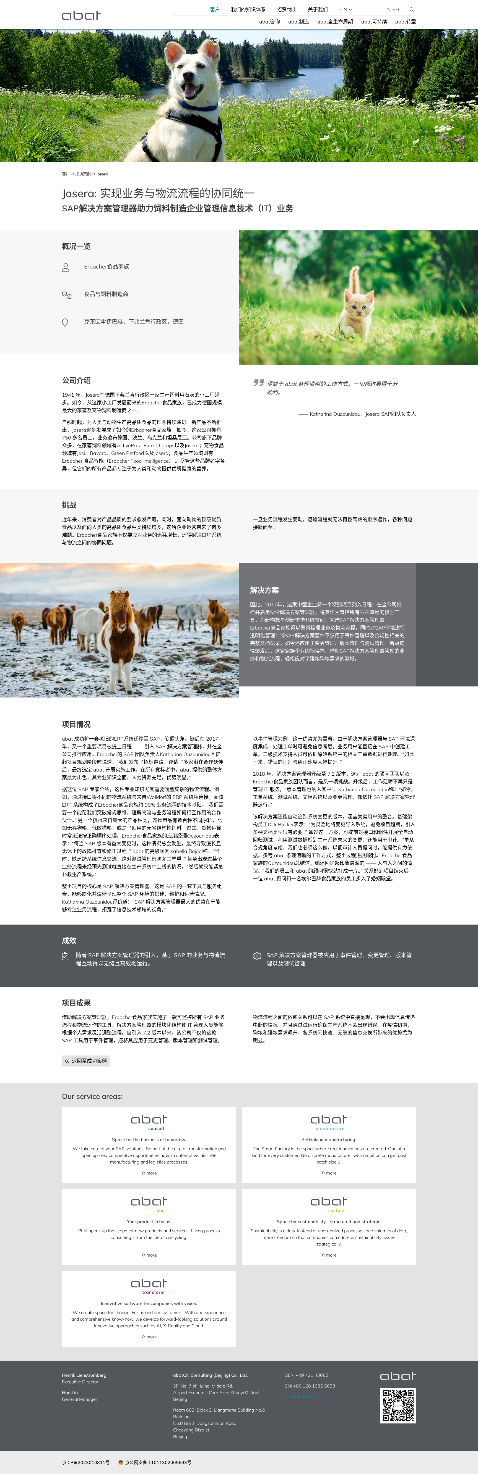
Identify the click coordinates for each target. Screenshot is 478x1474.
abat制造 (298, 22)
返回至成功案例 (88, 1061)
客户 (215, 9)
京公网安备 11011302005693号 (158, 1462)
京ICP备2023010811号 (86, 1462)
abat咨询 (269, 22)
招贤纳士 (287, 9)
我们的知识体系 (248, 9)
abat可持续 (374, 22)
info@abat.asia (300, 1396)
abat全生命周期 (335, 22)
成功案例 (83, 174)
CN (344, 9)
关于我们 (318, 9)
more (151, 1173)
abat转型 (405, 22)
